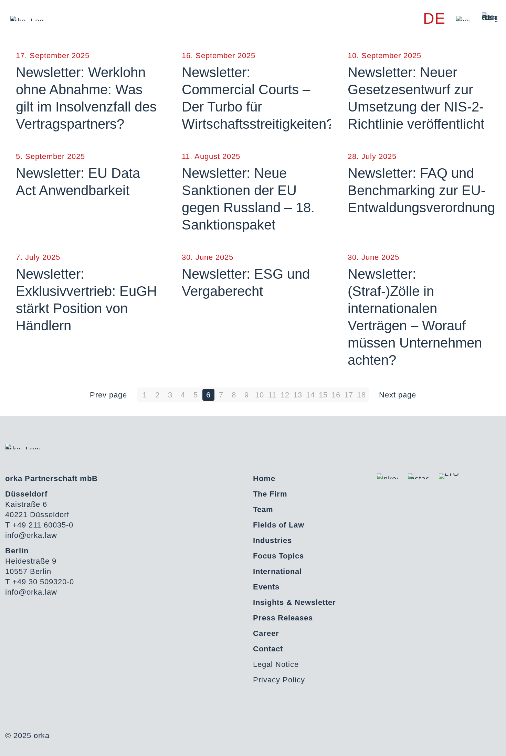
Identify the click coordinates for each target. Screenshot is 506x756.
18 (361, 395)
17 (348, 395)
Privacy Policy (279, 679)
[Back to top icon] (473, 742)
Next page (397, 395)
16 (335, 395)
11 (272, 395)
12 (285, 395)
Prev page (108, 395)
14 (310, 395)
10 (259, 395)
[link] (463, 18)
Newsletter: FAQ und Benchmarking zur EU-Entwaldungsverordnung (421, 190)
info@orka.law (31, 535)
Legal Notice (276, 664)
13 (297, 395)
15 (323, 395)
